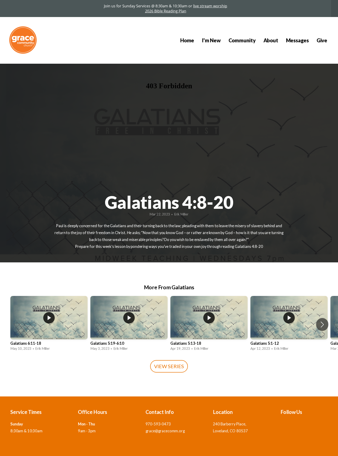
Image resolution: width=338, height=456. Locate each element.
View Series (169, 366)
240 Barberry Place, (230, 424)
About (271, 40)
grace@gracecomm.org (165, 431)
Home (187, 40)
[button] (322, 324)
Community (242, 40)
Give (322, 40)
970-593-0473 (158, 424)
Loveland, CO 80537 (230, 431)
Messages (297, 40)
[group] (49, 324)
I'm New (211, 40)
